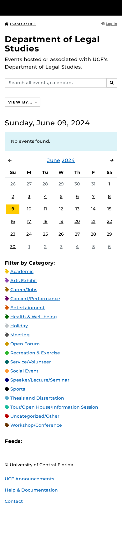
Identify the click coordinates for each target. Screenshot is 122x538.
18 (45, 221)
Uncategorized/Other (34, 416)
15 (109, 209)
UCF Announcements (29, 479)
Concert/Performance (35, 298)
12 (61, 209)
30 (77, 184)
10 (29, 209)
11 (45, 209)
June (53, 160)
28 (45, 184)
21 (93, 221)
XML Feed (62, 441)
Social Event (24, 371)
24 (29, 234)
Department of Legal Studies (52, 44)
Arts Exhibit (23, 280)
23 (12, 234)
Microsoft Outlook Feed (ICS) (40, 441)
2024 (68, 160)
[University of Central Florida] (47, 7)
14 (93, 209)
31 (93, 184)
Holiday (19, 326)
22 (109, 221)
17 (29, 221)
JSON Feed (72, 441)
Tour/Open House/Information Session (54, 407)
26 (13, 184)
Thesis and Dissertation (37, 398)
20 (77, 221)
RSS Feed (51, 441)
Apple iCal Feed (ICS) (30, 441)
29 (61, 184)
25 (45, 234)
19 (61, 221)
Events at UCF (23, 24)
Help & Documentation (31, 490)
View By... (21, 102)
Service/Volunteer (30, 362)
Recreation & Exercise (35, 353)
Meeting (20, 335)
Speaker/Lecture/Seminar (39, 380)
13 (77, 209)
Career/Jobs (23, 289)
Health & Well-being (33, 316)
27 (29, 184)
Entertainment (27, 307)
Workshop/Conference (36, 425)
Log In (111, 24)
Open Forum (25, 344)
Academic (21, 271)
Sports (17, 389)
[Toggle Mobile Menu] (115, 7)
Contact (14, 501)
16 (13, 221)
